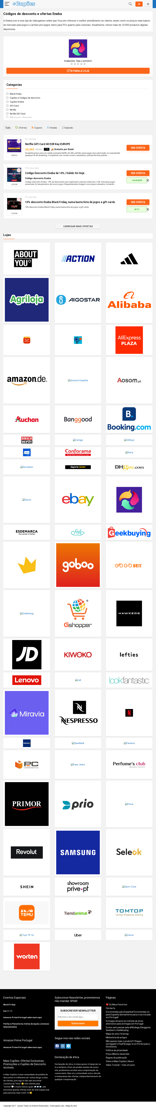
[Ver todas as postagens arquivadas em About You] (26, 258)
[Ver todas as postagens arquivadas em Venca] (129, 935)
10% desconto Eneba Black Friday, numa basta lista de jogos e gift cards (70, 202)
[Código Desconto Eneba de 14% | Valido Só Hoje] (14, 174)
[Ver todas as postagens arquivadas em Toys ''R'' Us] (26, 935)
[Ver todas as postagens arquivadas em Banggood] (78, 419)
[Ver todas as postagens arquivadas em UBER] (78, 935)
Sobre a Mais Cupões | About (120, 1061)
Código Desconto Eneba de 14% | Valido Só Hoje (54, 173)
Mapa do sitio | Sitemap (117, 1034)
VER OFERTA (138, 147)
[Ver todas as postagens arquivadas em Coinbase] (26, 452)
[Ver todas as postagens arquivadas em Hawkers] (129, 613)
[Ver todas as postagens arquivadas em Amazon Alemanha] (26, 380)
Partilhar (139, 4)
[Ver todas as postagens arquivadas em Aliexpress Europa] (78, 340)
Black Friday (15, 94)
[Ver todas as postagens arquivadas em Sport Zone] (129, 886)
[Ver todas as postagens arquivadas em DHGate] (129, 467)
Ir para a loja (79, 70)
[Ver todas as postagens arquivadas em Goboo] (78, 565)
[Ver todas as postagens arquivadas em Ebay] (78, 499)
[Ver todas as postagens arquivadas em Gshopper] (78, 613)
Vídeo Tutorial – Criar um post (120, 1065)
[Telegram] (68, 1046)
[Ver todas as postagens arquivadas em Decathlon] (26, 467)
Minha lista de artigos (116, 1037)
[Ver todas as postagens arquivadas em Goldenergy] (26, 613)
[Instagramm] (62, 1046)
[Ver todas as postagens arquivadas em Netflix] (129, 712)
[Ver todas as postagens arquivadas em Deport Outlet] (78, 467)
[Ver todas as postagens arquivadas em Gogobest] (129, 565)
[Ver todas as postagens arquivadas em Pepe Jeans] (78, 764)
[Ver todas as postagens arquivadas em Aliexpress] (26, 340)
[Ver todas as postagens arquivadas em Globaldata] (26, 565)
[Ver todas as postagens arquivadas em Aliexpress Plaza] (129, 340)
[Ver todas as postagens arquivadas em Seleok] (129, 852)
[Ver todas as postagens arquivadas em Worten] (26, 956)
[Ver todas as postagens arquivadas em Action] (78, 258)
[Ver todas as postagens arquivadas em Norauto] (26, 743)
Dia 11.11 (7, 1011)
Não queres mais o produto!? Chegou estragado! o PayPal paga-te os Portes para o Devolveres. (128, 1044)
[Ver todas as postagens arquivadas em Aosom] (129, 380)
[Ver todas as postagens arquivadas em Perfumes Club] (129, 764)
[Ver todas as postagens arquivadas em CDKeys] (129, 440)
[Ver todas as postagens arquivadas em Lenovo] (26, 680)
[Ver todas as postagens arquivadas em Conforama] (78, 452)
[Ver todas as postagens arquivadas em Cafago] (78, 440)
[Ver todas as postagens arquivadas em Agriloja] (26, 299)
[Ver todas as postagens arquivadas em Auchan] (26, 419)
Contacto (110, 1008)
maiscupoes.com (57, 1106)
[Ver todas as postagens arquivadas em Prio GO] (78, 803)
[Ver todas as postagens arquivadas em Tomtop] (129, 912)
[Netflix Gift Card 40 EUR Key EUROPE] (14, 145)
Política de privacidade (117, 1050)
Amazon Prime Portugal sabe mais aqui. (22, 1017)
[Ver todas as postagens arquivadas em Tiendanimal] (78, 912)
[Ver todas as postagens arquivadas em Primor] (26, 803)
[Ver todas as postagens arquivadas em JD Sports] (26, 654)
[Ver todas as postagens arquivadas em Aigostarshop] (78, 299)
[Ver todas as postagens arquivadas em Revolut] (26, 852)
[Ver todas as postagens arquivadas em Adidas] (129, 258)
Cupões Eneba (17, 102)
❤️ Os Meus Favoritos (116, 1004)
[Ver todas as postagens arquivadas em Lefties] (129, 654)
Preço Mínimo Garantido (117, 1054)
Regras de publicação (116, 1057)
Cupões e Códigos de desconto (25, 98)
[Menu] (7, 4)
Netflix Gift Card (17, 113)
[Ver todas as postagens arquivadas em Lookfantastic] (129, 680)
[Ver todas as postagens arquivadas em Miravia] (26, 712)
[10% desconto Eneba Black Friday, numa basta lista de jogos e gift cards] (14, 203)
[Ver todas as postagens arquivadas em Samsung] (78, 852)
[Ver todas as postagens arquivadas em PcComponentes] (26, 764)
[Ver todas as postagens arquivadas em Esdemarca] (26, 532)
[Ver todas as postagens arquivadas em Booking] (129, 419)
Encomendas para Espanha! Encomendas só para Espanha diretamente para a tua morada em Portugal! (128, 1015)
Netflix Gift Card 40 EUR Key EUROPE (47, 144)
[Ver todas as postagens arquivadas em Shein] (26, 886)
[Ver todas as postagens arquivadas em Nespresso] (78, 712)
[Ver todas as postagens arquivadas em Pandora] (129, 743)
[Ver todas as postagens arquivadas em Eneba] (129, 499)
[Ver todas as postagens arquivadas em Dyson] (26, 499)
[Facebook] (57, 1046)
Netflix (13, 110)
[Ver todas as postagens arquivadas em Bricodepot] (26, 440)
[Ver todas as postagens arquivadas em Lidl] (78, 680)
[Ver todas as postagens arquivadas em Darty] (129, 452)
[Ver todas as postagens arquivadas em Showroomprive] (78, 886)
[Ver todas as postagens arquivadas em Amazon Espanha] (78, 380)
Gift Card (14, 106)
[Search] (130, 4)
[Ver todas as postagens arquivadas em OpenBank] (78, 743)
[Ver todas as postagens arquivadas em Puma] (129, 803)
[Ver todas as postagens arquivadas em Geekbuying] (129, 532)
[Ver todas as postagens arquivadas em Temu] (26, 912)
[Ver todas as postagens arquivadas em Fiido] (78, 532)
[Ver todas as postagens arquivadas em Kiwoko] (78, 654)
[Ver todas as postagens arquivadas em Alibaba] (129, 299)
